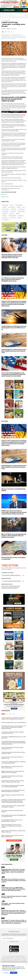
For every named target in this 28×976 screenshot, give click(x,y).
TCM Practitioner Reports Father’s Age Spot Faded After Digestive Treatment (12, 806)
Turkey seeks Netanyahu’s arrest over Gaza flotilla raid (13, 722)
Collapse (19, 34)
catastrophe (6, 34)
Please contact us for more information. (9, 588)
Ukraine (8, 38)
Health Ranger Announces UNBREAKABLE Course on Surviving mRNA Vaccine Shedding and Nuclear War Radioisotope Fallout (13, 889)
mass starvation (14, 37)
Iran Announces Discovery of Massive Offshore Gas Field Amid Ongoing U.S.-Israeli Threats (13, 791)
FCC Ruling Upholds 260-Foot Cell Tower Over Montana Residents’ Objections (11, 820)
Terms (11, 956)
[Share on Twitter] (8, 31)
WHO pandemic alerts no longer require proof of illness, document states (12, 767)
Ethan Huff (9, 28)
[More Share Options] (11, 31)
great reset (23, 36)
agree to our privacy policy (8, 970)
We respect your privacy (14, 941)
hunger (6, 37)
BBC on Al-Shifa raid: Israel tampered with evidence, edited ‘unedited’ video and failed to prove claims (13, 535)
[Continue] (25, 938)
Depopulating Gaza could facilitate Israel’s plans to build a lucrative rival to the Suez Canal (13, 351)
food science (7, 36)
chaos (10, 34)
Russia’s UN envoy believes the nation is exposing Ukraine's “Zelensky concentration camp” (12, 781)
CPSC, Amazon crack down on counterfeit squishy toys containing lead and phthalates (12, 786)
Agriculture (7, 20)
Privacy (8, 956)
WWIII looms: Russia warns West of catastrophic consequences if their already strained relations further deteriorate (13, 512)
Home (2, 20)
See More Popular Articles (14, 840)
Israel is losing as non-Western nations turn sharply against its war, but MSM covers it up (13, 327)
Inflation (9, 37)
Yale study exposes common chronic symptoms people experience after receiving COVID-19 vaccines (11, 256)
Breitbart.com (4, 194)
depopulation (4, 35)
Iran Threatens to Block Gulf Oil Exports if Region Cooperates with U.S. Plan (12, 732)
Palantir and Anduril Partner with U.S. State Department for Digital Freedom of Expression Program (11, 826)
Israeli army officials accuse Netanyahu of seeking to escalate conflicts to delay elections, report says (13, 718)
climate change (14, 34)
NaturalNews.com (5, 196)
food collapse (15, 35)
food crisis (20, 35)
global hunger (18, 36)
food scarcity (21, 209)
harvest (2, 37)
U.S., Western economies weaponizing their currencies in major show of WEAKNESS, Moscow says (12, 279)
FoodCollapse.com (5, 189)
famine (8, 35)
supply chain (3, 38)
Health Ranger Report (6, 864)
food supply (12, 36)
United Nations (13, 38)
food (11, 35)
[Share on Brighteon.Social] (2, 31)
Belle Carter (9, 299)
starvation (23, 37)
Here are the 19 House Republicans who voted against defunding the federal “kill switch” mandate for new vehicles (13, 374)
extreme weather (18, 85)
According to (15, 59)
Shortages (19, 37)
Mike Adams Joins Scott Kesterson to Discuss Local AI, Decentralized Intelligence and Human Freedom (13, 881)
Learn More (6, 972)
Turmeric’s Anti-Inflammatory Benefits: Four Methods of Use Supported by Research (13, 762)
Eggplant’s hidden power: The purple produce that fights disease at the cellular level (12, 772)
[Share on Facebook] (5, 31)
